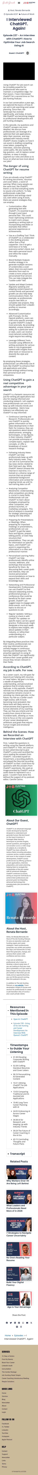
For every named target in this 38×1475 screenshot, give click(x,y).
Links (4, 1460)
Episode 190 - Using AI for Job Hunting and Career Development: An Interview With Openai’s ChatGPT (21, 1029)
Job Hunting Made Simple (11, 1375)
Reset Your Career (8, 1362)
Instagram (5, 1436)
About (4, 1406)
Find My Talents (7, 1359)
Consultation (6, 1369)
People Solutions (8, 1381)
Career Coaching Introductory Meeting (15, 1378)
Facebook (5, 1424)
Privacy (4, 1467)
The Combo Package (9, 1372)
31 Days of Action (8, 1356)
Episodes (18, 1335)
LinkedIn (5, 1430)
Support (5, 1454)
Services (5, 1396)
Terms (4, 1464)
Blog (3, 1399)
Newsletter (6, 1402)
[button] (19, 3)
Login (4, 1412)
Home (8, 1335)
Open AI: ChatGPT (20, 1019)
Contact (4, 1409)
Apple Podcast (7, 1439)
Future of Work (27, 14)
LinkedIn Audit (7, 1366)
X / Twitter (5, 1427)
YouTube (5, 1433)
